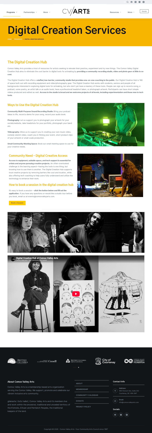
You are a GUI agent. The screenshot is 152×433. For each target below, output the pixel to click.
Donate (144, 11)
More (45, 12)
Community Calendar (87, 395)
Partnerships (29, 12)
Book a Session (17, 203)
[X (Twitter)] (135, 2)
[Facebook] (131, 2)
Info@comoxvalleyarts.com (129, 402)
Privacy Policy (83, 407)
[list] (76, 361)
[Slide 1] (74, 367)
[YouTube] (143, 2)
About (79, 383)
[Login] (125, 2)
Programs (11, 12)
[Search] (127, 2)
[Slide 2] (78, 367)
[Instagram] (139, 2)
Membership (82, 389)
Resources (114, 12)
